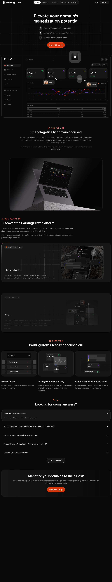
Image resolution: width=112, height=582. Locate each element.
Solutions (46, 2)
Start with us (54, 45)
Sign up (104, 2)
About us (55, 2)
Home (37, 2)
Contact (74, 2)
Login (96, 2)
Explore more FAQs (56, 460)
